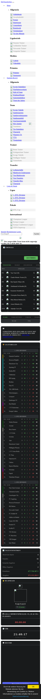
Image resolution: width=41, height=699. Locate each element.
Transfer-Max (18, 181)
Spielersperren (18, 113)
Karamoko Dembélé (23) (17, 291)
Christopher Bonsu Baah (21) (19, 295)
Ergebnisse (28, 265)
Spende (3, 232)
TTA (15, 137)
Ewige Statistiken (19, 87)
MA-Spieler (17, 124)
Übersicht (16, 132)
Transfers (7, 265)
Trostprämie (17, 140)
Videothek (16, 63)
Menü (8, 5)
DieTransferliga (6, 2)
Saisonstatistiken (19, 98)
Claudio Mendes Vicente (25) (18, 277)
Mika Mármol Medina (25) (18, 300)
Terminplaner (18, 31)
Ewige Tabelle (18, 110)
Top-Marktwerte (19, 175)
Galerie (15, 61)
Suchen (36, 234)
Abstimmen (31, 258)
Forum (15, 20)
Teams (5, 317)
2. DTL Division (19, 198)
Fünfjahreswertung (20, 89)
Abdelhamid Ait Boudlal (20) (18, 286)
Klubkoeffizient (18, 95)
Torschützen (16, 317)
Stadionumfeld (18, 118)
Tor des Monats (18, 34)
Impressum (17, 23)
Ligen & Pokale (12, 186)
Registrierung (11, 232)
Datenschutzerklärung (20, 696)
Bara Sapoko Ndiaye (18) (17, 282)
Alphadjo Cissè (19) (16, 308)
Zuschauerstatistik (19, 121)
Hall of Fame (18, 92)
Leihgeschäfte (18, 170)
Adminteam (17, 14)
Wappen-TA (17, 135)
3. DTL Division (19, 200)
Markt (17, 265)
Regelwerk (17, 28)
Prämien (16, 73)
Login (19, 232)
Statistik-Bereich (12, 78)
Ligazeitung (17, 25)
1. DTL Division (19, 195)
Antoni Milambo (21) (16, 304)
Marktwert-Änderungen (21, 173)
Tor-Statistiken (18, 129)
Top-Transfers (18, 178)
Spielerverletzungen (20, 115)
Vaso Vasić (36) (15, 273)
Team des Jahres (19, 100)
